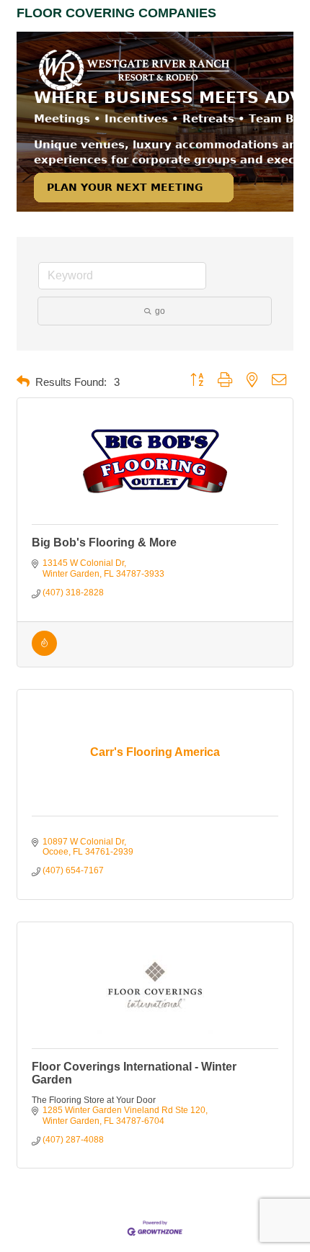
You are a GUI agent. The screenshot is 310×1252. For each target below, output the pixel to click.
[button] (23, 382)
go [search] (160, 311)
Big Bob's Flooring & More (104, 542)
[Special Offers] (44, 653)
